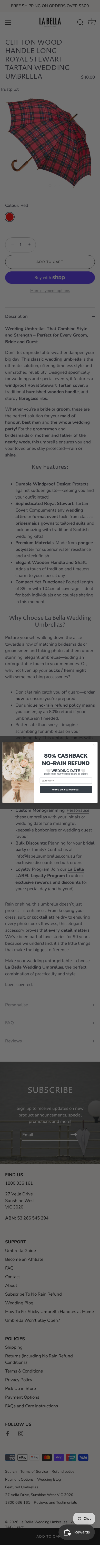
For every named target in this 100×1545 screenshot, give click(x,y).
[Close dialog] (94, 745)
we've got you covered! (65, 789)
